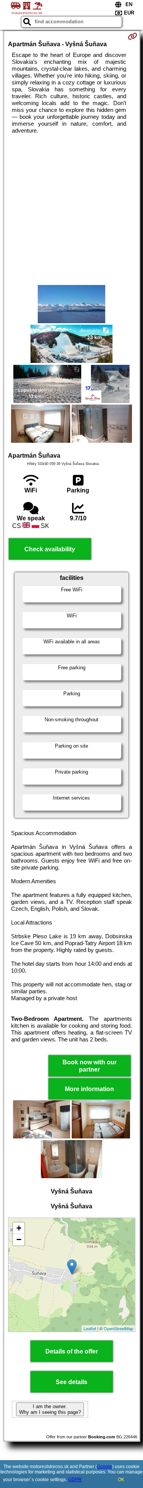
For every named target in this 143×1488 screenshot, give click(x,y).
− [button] (18, 1239)
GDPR (75, 1479)
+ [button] (18, 1228)
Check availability (49, 549)
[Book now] (132, 36)
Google (104, 1466)
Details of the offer (71, 1351)
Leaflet (90, 1328)
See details (71, 1382)
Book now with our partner (90, 1066)
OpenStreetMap (118, 1328)
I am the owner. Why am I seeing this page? (50, 1409)
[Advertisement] (71, 209)
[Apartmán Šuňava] (71, 305)
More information (89, 1089)
